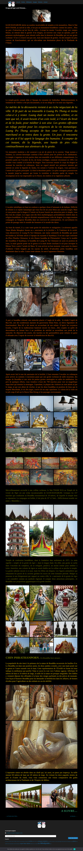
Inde (37, 841)
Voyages (35, 2)
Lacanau (53, 841)
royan (21, 843)
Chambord (6, 841)
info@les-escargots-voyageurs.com (14, 833)
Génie (35, 841)
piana (74, 841)
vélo (39, 843)
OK (74, 849)
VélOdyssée (29, 2)
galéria (33, 841)
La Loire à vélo (57, 841)
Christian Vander (11, 841)
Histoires (40, 2)
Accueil (18, 2)
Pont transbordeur (10, 843)
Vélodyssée (45, 843)
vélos (50, 843)
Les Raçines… (73, 816)
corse (30, 841)
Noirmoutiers (64, 841)
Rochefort (18, 843)
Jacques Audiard (42, 841)
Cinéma (23, 2)
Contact (45, 2)
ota (66, 841)
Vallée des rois (33, 843)
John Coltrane (49, 841)
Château (15, 841)
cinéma (18, 841)
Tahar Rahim (26, 843)
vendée (36, 843)
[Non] (81, 849)
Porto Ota (15, 843)
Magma (60, 841)
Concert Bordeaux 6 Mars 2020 (24, 841)
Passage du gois (69, 841)
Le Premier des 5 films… (12, 816)
